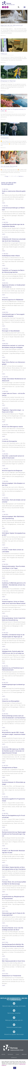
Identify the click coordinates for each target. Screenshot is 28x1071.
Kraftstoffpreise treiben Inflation (11, 255)
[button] (24, 7)
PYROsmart (4, 54)
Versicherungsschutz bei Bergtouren (12, 470)
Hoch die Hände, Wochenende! (9, 166)
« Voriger (6, 176)
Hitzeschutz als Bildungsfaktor (10, 701)
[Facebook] (5, 7)
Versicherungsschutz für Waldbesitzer (12, 299)
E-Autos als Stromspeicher (9, 441)
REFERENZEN (10, 1054)
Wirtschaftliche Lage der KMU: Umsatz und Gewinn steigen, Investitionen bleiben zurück (13, 734)
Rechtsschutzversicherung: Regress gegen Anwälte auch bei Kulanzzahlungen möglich (14, 834)
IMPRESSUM (24, 1054)
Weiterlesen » (3, 35)
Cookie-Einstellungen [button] (7, 1068)
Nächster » (21, 176)
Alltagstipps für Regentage (8, 81)
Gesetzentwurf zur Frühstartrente (11, 975)
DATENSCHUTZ (14, 1057)
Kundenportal (15, 999)
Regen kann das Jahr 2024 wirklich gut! (12, 25)
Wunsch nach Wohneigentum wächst (12, 426)
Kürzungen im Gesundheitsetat (11, 331)
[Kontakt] (13, 1048)
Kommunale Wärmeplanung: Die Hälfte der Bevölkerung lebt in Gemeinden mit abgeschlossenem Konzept (13, 751)
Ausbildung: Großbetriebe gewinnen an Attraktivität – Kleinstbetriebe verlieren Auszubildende (14, 585)
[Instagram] (3, 7)
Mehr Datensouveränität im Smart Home (13, 961)
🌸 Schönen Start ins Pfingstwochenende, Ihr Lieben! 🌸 (13, 109)
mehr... (4, 203)
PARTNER (3, 1054)
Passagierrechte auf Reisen (9, 767)
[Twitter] (7, 7)
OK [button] (14, 1067)
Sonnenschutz (4, 137)
